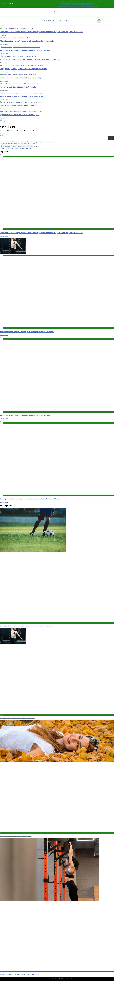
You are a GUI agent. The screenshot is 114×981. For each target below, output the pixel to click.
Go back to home (4, 134)
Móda (64, 20)
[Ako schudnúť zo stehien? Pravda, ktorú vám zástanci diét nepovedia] (14, 37)
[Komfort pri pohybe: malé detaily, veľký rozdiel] (19, 83)
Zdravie (68, 20)
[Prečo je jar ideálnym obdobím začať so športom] (21, 102)
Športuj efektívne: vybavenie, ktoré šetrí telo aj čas (19, 115)
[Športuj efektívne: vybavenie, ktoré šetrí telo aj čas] (21, 111)
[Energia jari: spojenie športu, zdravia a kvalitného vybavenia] (22, 65)
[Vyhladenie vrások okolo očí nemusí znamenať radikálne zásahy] (20, 47)
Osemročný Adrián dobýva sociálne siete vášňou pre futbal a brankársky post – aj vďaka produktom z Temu (87, 1)
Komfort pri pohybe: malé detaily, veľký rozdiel (18, 87)
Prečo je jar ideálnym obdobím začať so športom (18, 105)
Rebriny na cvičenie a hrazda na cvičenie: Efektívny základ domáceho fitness (79, 6)
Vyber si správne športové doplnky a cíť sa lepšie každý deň (23, 96)
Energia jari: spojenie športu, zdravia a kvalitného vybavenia (23, 69)
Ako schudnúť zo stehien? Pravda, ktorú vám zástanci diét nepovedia (77, 3)
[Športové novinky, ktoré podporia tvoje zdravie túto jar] (18, 74)
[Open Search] (98, 17)
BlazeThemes (72, 979)
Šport (51, 20)
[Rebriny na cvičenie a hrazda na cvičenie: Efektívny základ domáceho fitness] (18, 56)
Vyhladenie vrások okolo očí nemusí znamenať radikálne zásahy (76, 4)
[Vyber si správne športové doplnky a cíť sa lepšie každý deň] (21, 93)
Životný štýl (47, 20)
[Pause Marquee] (1, 120)
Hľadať (1, 135)
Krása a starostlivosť (58, 20)
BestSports (57, 11)
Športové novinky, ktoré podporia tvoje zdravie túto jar (21, 78)
